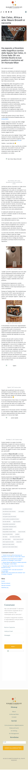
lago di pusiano (16, 521)
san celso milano (6, 539)
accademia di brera (7, 509)
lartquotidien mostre (7, 529)
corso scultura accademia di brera (11, 519)
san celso (5, 536)
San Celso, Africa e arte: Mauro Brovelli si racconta (13, 20)
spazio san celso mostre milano (10, 546)
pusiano (17, 534)
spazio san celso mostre (8, 544)
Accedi (3, 581)
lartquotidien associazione (9, 524)
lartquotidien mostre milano (9, 531)
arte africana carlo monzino (9, 511)
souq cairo (19, 541)
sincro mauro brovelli (18, 539)
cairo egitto (21, 511)
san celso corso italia (15, 536)
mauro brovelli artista (8, 534)
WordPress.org (4, 587)
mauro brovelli (21, 531)
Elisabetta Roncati (7, 558)
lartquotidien (4, 119)
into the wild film (6, 521)
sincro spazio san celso (8, 541)
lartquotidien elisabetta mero (9, 526)
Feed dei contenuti (5, 583)
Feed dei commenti (5, 585)
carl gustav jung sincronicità (9, 516)
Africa (19, 140)
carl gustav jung (6, 514)
